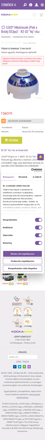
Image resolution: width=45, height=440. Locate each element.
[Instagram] (25, 366)
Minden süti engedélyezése (22, 254)
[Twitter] (20, 366)
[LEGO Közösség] (42, 5)
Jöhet (18, 361)
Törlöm (25, 361)
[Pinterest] (30, 366)
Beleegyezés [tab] (8, 177)
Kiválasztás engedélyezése (22, 261)
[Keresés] (25, 5)
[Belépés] (37, 5)
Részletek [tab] (23, 177)
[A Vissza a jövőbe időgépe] (8, 275)
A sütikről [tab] (37, 177)
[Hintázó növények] (22, 275)
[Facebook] (15, 366)
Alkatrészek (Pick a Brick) (23, 37)
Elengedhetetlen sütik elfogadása (22, 268)
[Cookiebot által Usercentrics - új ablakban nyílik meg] (31, 170)
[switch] (38, 227)
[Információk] (31, 5)
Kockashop (6, 37)
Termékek (7, 4)
